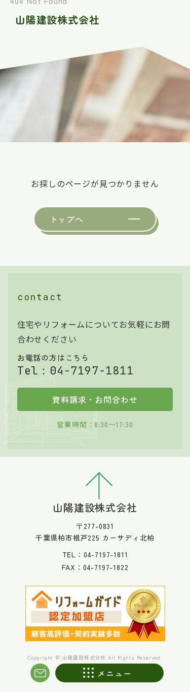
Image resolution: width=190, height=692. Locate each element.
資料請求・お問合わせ (94, 399)
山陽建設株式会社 (57, 19)
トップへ (67, 219)
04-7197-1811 (92, 370)
